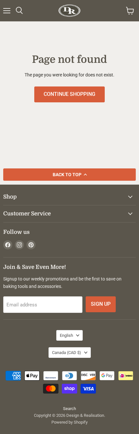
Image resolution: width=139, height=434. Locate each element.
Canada (66, 352)
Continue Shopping (69, 94)
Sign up (101, 304)
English (66, 335)
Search (69, 408)
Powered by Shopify (69, 422)
